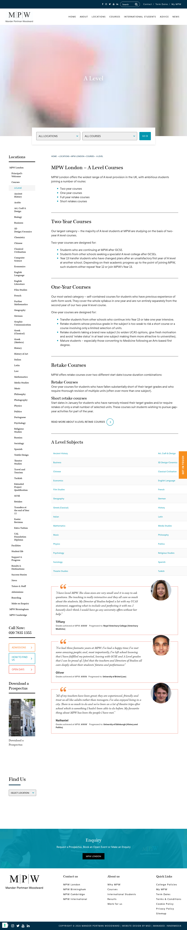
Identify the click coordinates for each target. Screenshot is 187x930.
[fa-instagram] (106, 4)
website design (131, 926)
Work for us (114, 904)
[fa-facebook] (102, 4)
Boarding (16, 597)
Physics (18, 405)
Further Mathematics (21, 303)
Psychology (20, 423)
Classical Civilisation (20, 250)
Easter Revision (18, 521)
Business (18, 222)
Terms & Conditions (168, 899)
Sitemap (161, 913)
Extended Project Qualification (21, 487)
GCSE (17, 495)
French (17, 295)
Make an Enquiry (20, 603)
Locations (99, 16)
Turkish (18, 478)
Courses (114, 16)
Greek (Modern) (19, 341)
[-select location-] (22, 792)
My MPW (176, 4)
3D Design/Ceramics (23, 230)
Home (72, 16)
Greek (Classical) (19, 332)
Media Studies (21, 382)
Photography (21, 400)
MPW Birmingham (19, 609)
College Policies (166, 884)
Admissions (17, 592)
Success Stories (19, 574)
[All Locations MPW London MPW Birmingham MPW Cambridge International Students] (58, 136)
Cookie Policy (165, 904)
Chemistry (19, 237)
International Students (140, 16)
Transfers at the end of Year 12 (21, 510)
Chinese (18, 243)
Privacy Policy (165, 908)
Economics (19, 266)
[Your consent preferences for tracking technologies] (4, 925)
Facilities (16, 545)
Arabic (17, 202)
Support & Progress (16, 559)
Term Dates (162, 4)
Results (112, 899)
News (175, 16)
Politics (18, 411)
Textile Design (21, 454)
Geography (19, 310)
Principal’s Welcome (16, 175)
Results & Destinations (17, 567)
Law (16, 371)
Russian (18, 437)
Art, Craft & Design (20, 210)
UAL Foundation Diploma (20, 536)
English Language (19, 274)
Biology (18, 217)
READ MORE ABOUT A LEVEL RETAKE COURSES (78, 421)
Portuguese (20, 417)
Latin (17, 365)
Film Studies (20, 289)
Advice (164, 16)
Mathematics (21, 376)
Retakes (18, 501)
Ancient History (18, 195)
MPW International (75, 899)
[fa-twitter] (110, 4)
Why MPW (114, 884)
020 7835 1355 (20, 632)
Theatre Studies (18, 462)
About (84, 16)
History (18, 348)
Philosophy (20, 394)
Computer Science (19, 259)
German (18, 316)
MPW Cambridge (18, 615)
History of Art (21, 353)
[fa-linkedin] (117, 4)
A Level (18, 188)
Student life (17, 551)
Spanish (18, 449)
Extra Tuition (21, 528)
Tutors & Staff (18, 586)
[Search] (136, 4)
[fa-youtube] (113, 4)
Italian (17, 359)
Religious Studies (19, 430)
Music (17, 388)
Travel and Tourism (19, 471)
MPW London (16, 167)
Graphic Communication (22, 323)
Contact (147, 4)
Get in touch (183, 465)
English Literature (19, 283)
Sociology (19, 443)
